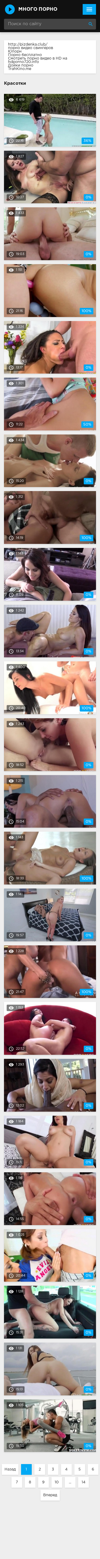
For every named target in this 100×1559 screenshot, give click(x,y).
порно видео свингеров (30, 48)
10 (57, 1482)
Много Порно (37, 9)
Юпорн (15, 51)
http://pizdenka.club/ (27, 44)
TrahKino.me (19, 69)
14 (83, 1482)
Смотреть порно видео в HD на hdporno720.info (37, 60)
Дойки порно (20, 65)
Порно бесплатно (25, 55)
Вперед (50, 1495)
